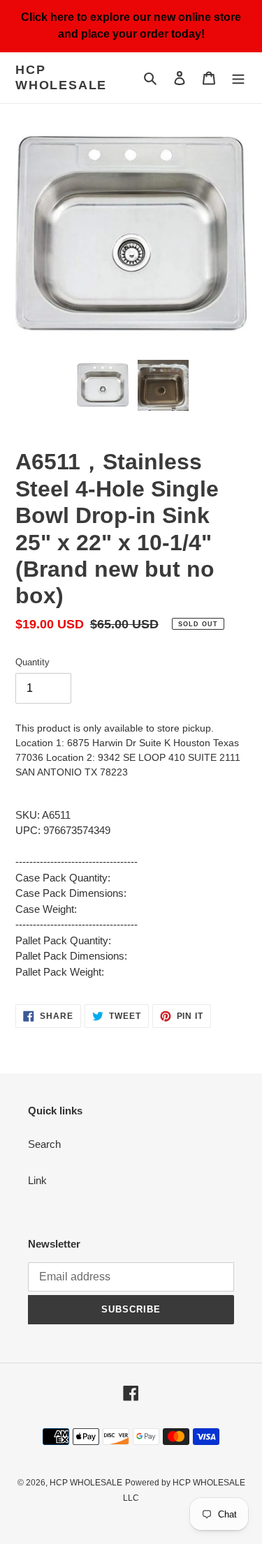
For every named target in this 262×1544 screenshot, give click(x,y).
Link (37, 1180)
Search (44, 1144)
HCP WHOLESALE (61, 77)
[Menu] (238, 78)
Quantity (32, 662)
